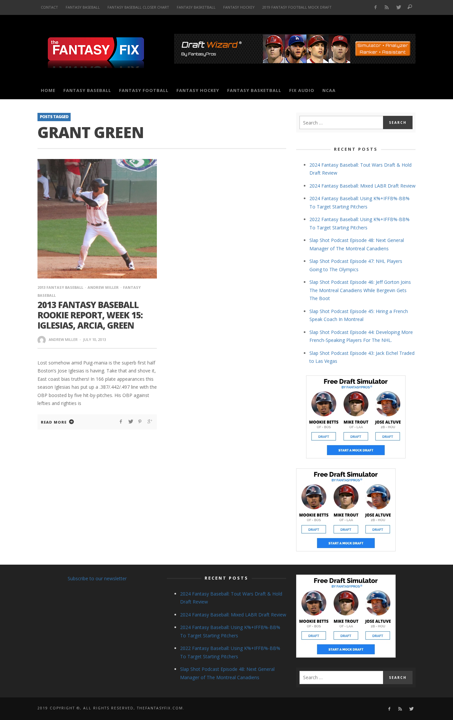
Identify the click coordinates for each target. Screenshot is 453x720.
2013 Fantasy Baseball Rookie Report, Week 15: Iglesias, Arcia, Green (90, 315)
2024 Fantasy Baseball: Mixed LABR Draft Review (362, 186)
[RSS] (387, 7)
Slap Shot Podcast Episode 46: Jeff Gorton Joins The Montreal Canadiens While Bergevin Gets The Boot (360, 290)
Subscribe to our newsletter (97, 578)
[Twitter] (398, 7)
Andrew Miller (103, 287)
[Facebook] (375, 7)
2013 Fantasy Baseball (60, 287)
